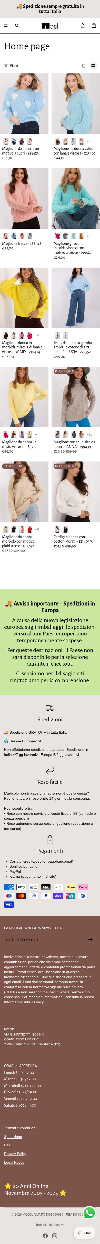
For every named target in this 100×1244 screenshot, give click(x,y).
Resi (7, 1145)
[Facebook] (45, 1236)
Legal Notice (14, 1162)
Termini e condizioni (20, 1128)
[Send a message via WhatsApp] (89, 1213)
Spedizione (13, 1137)
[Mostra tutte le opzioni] (89, 141)
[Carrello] (93, 25)
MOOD (27, 1214)
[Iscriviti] (90, 939)
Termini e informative (50, 1225)
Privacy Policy (15, 1154)
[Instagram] (55, 1236)
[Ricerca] (17, 25)
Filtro (14, 65)
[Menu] (6, 25)
